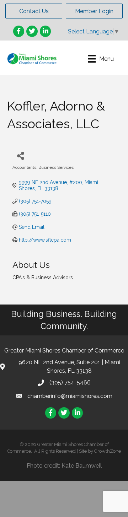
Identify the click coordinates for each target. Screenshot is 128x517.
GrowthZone (107, 451)
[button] (33, 11)
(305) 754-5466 (70, 382)
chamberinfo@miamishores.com (69, 396)
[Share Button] (20, 155)
